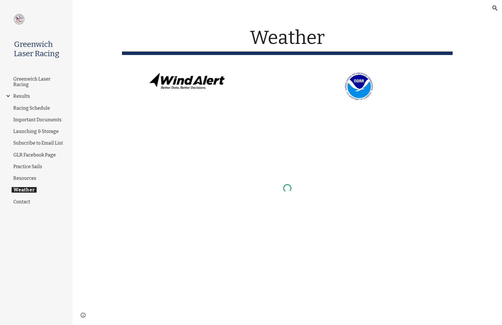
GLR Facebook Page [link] (34, 155)
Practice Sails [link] (27, 166)
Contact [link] (21, 202)
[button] (495, 8)
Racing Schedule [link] (31, 108)
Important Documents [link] (37, 119)
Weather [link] (24, 190)
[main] (287, 40)
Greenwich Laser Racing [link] (32, 81)
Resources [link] (24, 178)
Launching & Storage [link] (36, 131)
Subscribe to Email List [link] (38, 143)
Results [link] (21, 96)
